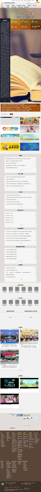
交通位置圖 (10, 226)
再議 (34, 3)
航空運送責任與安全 (31, 184)
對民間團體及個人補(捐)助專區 (14, 212)
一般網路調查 (25, 212)
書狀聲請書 (31, 3)
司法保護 (7, 203)
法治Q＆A (30, 188)
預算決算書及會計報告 (20, 179)
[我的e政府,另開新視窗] (30, 230)
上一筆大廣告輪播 (1, 49)
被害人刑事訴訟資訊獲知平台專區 (9, 205)
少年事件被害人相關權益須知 (14, 193)
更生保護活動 (8, 216)
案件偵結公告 (36, 180)
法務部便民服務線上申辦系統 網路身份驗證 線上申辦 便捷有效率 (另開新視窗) (12, 36)
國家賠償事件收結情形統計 (20, 188)
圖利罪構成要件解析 (31, 182)
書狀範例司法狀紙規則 (25, 179)
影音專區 (20, 147)
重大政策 (2, 180)
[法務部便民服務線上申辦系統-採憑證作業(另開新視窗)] (20, 166)
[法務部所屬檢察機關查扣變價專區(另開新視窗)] (5, 166)
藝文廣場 (8, 182)
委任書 (29, 3)
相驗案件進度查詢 (14, 190)
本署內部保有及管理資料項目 (20, 198)
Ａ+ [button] (38, 0)
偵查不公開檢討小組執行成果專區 (20, 196)
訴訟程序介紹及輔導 (25, 177)
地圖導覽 (8, 176)
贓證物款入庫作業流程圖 (25, 184)
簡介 (2, 5)
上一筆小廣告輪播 (1, 166)
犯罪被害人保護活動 (9, 220)
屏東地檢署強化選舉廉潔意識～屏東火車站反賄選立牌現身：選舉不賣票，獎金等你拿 (14, 62)
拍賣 (35, 3)
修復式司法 (8, 211)
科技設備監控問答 (25, 188)
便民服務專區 (20, 80)
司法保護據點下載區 (9, 210)
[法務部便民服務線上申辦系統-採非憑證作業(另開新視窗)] (28, 166)
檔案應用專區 (19, 186)
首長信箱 (22, 0)
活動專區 (20, 121)
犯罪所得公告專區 (37, 181)
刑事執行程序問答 (25, 187)
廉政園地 (30, 176)
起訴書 (27, 3)
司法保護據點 (8, 208)
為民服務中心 (3, 185)
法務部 (19, 0)
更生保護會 (2, 186)
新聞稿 (35, 176)
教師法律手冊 (31, 185)
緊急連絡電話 (29, 0)
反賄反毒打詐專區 (20, 203)
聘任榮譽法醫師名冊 (14, 186)
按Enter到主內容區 (3, 0)
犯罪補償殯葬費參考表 (14, 188)
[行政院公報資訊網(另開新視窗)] (28, 171)
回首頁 (16, 0)
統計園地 (2, 203)
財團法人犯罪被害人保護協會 (3, 188)
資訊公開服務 (19, 5)
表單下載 (13, 180)
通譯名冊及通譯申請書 (14, 184)
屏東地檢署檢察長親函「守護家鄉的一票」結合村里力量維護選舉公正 (12, 69)
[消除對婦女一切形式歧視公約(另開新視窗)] (36, 171)
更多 (20, 74)
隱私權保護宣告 (6, 229)
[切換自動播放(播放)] (38, 36)
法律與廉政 (29, 5)
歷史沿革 (5, 20)
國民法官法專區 (14, 191)
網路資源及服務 (25, 203)
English (33, 0)
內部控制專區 (19, 200)
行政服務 (2, 207)
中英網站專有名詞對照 (20, 194)
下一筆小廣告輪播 (39, 166)
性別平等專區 (19, 201)
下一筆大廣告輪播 (40, 49)
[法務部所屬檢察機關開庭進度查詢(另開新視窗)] (13, 166)
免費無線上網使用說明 (9, 181)
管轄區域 (2, 181)
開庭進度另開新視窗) (37, 32)
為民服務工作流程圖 (25, 181)
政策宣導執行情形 (20, 191)
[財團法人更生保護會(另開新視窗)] (13, 171)
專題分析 (2, 208)
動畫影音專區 (25, 207)
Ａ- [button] (35, 0)
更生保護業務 (8, 215)
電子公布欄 (35, 5)
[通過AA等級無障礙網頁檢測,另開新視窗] (26, 230)
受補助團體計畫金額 (14, 210)
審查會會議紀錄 (14, 207)
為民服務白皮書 (14, 176)
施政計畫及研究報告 (20, 181)
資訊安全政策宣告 (11, 229)
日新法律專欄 (31, 180)
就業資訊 (24, 208)
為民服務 (13, 5)
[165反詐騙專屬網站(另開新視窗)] (5, 171)
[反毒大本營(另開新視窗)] (36, 166)
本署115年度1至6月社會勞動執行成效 (7, 67)
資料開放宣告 (15, 229)
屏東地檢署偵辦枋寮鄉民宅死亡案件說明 (8, 71)
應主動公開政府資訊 (20, 177)
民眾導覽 (8, 5)
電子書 (35, 185)
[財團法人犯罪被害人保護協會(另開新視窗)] (20, 171)
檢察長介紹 (2, 176)
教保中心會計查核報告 (20, 190)
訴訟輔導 (24, 5)
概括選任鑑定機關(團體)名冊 (20, 184)
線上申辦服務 (14, 181)
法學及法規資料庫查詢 (31, 190)
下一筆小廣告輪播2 (39, 170)
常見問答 (25, 0)
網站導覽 (13, 0)
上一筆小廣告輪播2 (1, 170)
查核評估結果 (14, 208)
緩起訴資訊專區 (14, 203)
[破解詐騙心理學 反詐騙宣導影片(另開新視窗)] (20, 49)
